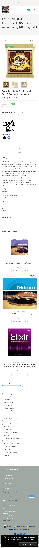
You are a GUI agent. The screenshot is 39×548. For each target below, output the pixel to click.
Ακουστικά (8, 399)
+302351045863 (8, 516)
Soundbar (7, 397)
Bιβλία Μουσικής (10, 427)
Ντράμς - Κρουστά (10, 446)
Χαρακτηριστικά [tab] (9, 189)
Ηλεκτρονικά (8, 405)
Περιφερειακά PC (9, 421)
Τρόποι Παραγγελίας (10, 481)
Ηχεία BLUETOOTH (10, 408)
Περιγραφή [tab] (19, 148)
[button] (34, 45)
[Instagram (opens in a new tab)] (20, 2)
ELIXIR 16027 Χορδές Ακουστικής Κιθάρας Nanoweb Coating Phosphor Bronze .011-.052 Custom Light (19, 365)
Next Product (31, 41)
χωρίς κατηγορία (9, 394)
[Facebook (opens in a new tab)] (19, 2)
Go (31, 496)
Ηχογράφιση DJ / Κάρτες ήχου (13, 438)
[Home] (2, 30)
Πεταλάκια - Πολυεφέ (11, 441)
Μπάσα (7, 435)
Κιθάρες (7, 449)
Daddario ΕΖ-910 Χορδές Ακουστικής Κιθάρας (20, 314)
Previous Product (9, 41)
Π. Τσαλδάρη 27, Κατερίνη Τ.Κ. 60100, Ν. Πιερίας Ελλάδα (11, 511)
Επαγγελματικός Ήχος (11, 432)
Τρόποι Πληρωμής (10, 484)
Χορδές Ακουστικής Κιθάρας (16, 115)
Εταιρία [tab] (19, 152)
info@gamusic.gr (8, 518)
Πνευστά (7, 455)
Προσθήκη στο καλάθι (19, 270)
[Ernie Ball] (9, 126)
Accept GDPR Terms (12, 500)
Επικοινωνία (8, 473)
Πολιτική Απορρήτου (8, 541)
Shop (6, 30)
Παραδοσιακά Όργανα (11, 444)
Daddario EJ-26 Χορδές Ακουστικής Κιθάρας (19, 263)
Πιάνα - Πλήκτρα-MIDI (11, 452)
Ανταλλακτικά (8, 402)
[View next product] (36, 41)
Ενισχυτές (8, 429)
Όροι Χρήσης (8, 475)
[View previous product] (3, 41)
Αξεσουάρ (8, 424)
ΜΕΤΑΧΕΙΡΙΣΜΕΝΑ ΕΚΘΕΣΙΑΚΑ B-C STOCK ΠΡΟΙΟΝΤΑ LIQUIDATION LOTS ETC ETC (16, 417)
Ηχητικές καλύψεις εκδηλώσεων (13, 411)
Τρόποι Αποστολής (10, 478)
